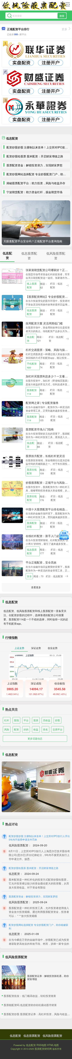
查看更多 (36, 587)
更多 (64, 29)
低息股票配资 (32, 312)
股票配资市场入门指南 (40, 429)
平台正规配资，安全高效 (41, 562)
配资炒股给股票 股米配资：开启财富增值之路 (34, 156)
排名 (45, 729)
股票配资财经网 (43, 1048)
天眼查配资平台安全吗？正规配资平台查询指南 (32, 241)
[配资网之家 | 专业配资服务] (12, 408)
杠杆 (6, 720)
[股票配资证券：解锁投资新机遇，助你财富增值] (14, 977)
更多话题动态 (35, 738)
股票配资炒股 (32, 524)
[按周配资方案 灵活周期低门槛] (12, 329)
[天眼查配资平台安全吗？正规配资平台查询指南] (36, 222)
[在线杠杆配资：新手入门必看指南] (12, 541)
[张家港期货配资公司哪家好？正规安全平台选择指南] (12, 275)
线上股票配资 (32, 285)
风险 (6, 729)
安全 (29, 576)
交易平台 (57, 729)
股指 (16, 720)
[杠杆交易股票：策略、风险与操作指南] (12, 355)
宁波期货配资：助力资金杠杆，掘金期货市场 (34, 192)
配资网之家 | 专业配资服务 (42, 403)
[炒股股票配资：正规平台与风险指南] (12, 488)
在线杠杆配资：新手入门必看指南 (47, 536)
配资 (16, 729)
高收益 (46, 720)
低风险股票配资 (52, 1036)
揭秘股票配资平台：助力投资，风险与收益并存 (35, 183)
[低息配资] (34, 5)
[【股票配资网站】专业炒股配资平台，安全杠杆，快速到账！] (12, 302)
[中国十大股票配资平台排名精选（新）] (12, 515)
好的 (26, 729)
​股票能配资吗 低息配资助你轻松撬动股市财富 (30, 1005)
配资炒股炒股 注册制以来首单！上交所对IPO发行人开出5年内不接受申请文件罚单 (39, 837)
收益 (35, 729)
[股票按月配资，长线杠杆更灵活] (12, 461)
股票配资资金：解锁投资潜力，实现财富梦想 (34, 165)
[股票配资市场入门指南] (12, 435)
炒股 (57, 720)
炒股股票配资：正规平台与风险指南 (48, 483)
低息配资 (30, 338)
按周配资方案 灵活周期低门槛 (44, 323)
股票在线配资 (32, 471)
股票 (35, 720)
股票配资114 (32, 391)
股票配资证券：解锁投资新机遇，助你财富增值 (48, 977)
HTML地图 (53, 1045)
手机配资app (32, 365)
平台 (26, 720)
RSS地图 (41, 1045)
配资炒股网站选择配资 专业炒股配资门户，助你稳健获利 (38, 926)
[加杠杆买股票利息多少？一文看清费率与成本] (12, 382)
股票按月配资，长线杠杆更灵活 (45, 456)
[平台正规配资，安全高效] (12, 568)
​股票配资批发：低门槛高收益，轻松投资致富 (30, 996)
